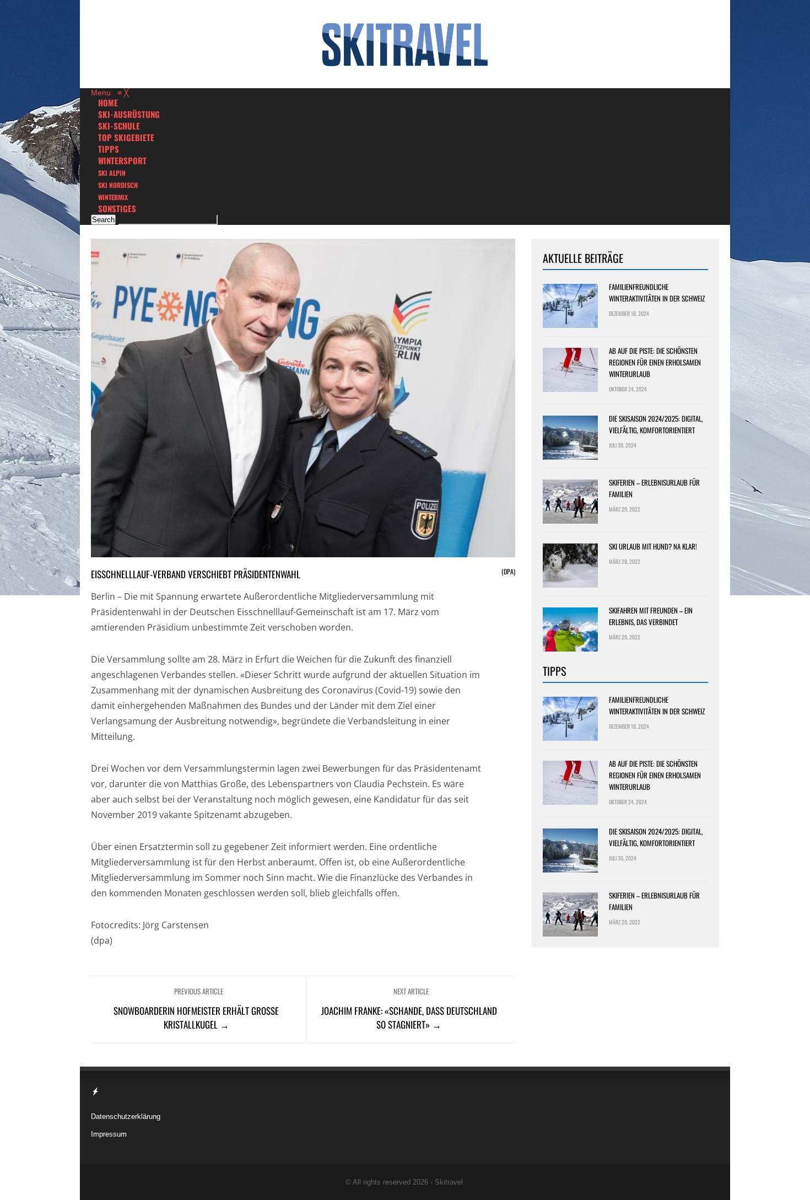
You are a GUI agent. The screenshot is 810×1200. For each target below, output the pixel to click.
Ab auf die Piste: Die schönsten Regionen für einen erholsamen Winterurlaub (655, 362)
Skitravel (449, 1182)
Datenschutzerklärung (125, 1116)
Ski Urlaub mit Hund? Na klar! (653, 546)
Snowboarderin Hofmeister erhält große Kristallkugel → (196, 1017)
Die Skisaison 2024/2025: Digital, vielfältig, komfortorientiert (656, 424)
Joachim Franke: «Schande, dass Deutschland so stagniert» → (409, 1017)
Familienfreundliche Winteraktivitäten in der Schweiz (657, 292)
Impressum (109, 1134)
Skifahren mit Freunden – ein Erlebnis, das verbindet (651, 616)
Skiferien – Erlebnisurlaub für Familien (654, 488)
